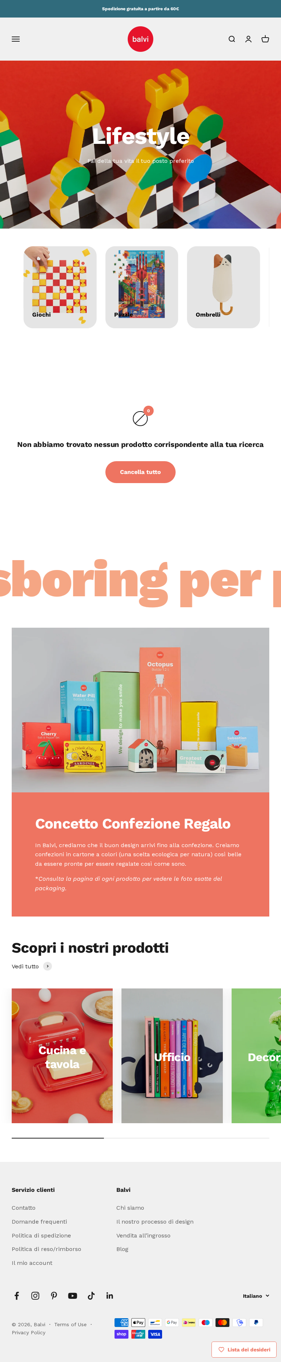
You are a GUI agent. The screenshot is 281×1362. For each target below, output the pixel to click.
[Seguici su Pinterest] (54, 1296)
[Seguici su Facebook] (17, 1296)
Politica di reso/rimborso (46, 1249)
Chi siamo (130, 1207)
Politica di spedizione (41, 1235)
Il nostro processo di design (155, 1221)
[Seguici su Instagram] (35, 1296)
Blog (122, 1249)
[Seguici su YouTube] (73, 1296)
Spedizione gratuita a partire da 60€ (140, 8)
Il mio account (32, 1262)
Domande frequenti (39, 1221)
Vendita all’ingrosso (143, 1235)
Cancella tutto (140, 471)
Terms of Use (71, 1324)
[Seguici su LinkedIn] (110, 1296)
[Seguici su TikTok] (91, 1296)
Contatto (23, 1207)
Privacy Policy (28, 1332)
